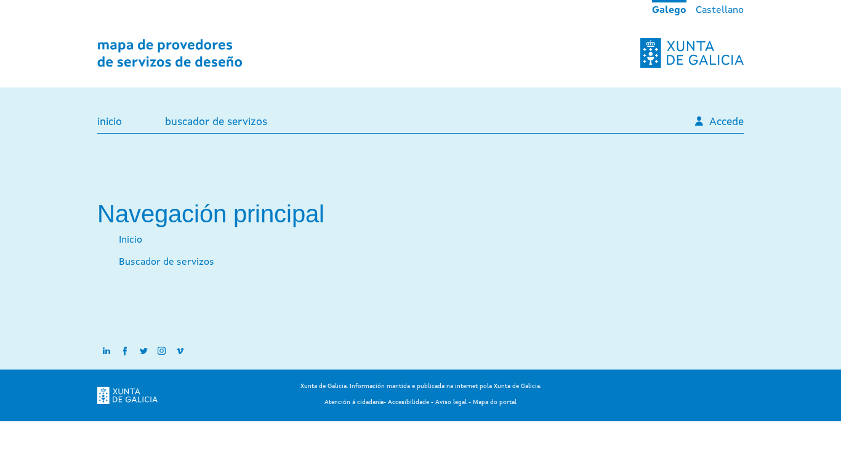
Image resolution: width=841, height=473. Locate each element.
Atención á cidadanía (354, 402)
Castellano (720, 10)
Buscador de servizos (216, 122)
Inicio (109, 122)
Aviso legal (451, 402)
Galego (669, 10)
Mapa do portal (495, 402)
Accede (726, 122)
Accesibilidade (408, 402)
